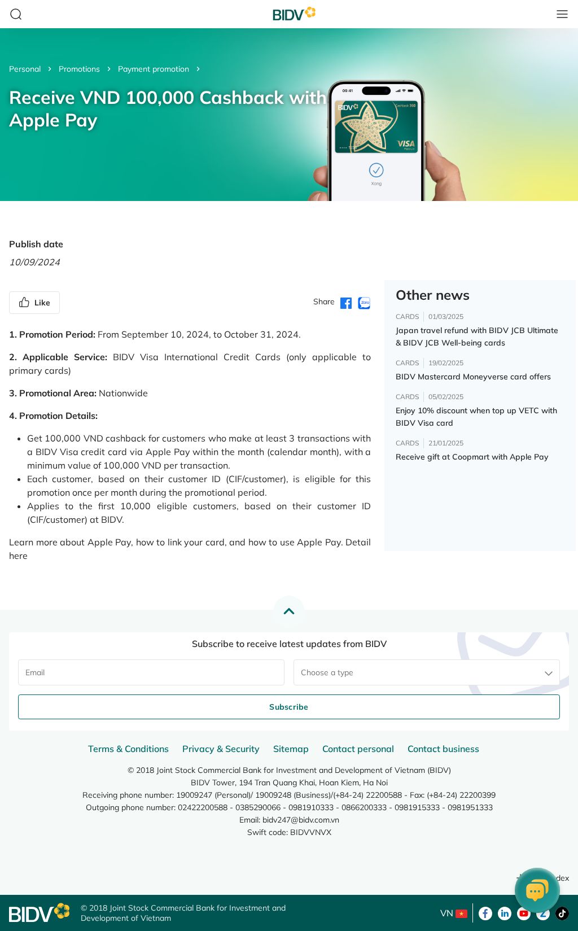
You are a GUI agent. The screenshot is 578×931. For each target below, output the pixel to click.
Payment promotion (153, 69)
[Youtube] (524, 912)
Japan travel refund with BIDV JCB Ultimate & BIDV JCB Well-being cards (477, 336)
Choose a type (327, 672)
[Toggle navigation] (562, 14)
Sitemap (291, 748)
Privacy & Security (221, 748)
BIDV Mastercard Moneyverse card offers (473, 376)
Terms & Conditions (128, 748)
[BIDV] (39, 913)
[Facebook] (485, 912)
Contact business (443, 748)
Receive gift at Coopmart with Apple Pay (472, 457)
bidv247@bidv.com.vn (300, 820)
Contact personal (358, 748)
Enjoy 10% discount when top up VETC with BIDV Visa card (476, 416)
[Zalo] (543, 912)
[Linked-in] (504, 912)
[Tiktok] (562, 912)
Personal (25, 69)
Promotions (79, 69)
